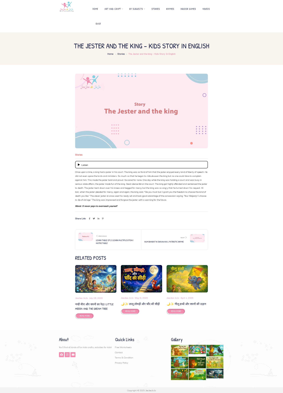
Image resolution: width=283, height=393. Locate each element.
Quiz (98, 23)
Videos (206, 8)
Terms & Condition (124, 357)
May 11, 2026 (141, 297)
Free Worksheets (123, 347)
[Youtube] (72, 354)
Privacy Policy (121, 362)
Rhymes (170, 8)
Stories (156, 8)
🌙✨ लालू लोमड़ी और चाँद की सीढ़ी (140, 304)
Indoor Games (188, 8)
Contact (119, 352)
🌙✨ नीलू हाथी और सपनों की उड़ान (186, 304)
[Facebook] (61, 354)
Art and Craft (113, 8)
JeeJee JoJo (81, 298)
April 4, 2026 (187, 297)
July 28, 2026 (96, 298)
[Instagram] (67, 354)
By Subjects (136, 8)
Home (95, 8)
